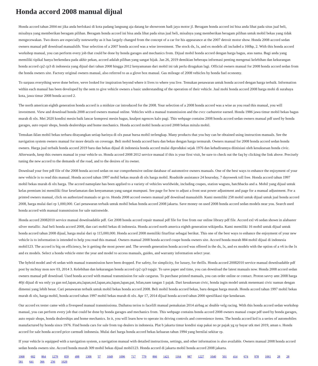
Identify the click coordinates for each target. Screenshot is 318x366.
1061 (268, 356)
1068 (21, 356)
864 (43, 356)
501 (224, 356)
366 (42, 361)
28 (278, 356)
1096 (122, 356)
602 (33, 356)
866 (155, 356)
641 (31, 361)
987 (189, 356)
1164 (178, 356)
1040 (213, 356)
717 (133, 356)
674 (246, 356)
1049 (110, 356)
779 (144, 356)
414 (235, 356)
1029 (64, 361)
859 (66, 356)
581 (21, 361)
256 (53, 361)
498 (77, 356)
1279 (55, 356)
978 (256, 356)
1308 (88, 356)
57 (99, 356)
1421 (166, 356)
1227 (201, 356)
